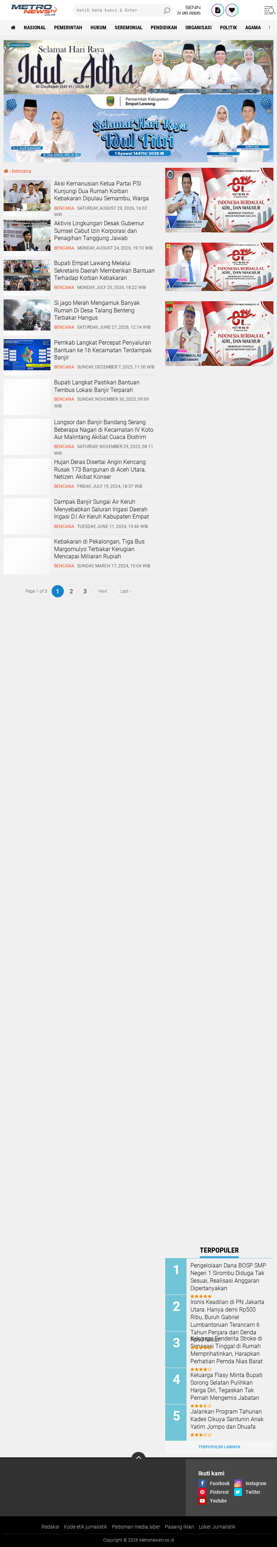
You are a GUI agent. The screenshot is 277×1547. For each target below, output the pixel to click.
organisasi (198, 27)
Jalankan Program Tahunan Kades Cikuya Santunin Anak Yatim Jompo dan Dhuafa (227, 1419)
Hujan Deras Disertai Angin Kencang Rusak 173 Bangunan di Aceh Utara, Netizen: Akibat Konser (100, 470)
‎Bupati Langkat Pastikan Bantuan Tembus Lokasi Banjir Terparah (97, 386)
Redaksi (50, 1527)
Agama (253, 27)
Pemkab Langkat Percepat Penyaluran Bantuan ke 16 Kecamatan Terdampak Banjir (103, 350)
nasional (35, 27)
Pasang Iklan (179, 1527)
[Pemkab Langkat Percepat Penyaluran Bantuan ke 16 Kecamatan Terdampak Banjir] (27, 368)
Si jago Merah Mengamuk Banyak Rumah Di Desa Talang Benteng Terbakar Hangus (97, 310)
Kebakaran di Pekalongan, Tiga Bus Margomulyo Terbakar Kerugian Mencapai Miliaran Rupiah (99, 549)
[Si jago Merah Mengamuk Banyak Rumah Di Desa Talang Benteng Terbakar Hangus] (27, 329)
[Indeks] (218, 10)
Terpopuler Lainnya (219, 1447)
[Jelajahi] (268, 10)
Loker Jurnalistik (217, 1527)
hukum (98, 27)
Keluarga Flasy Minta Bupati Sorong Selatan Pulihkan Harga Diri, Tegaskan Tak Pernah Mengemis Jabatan (226, 1386)
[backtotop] (138, 1459)
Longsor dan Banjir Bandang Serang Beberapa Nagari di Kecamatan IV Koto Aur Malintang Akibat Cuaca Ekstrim (103, 430)
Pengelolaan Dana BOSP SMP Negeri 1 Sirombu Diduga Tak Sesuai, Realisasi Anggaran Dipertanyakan (228, 1276)
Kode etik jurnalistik (85, 1527)
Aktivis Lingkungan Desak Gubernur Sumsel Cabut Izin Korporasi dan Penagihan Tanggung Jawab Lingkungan (99, 234)
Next (102, 591)
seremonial (128, 27)
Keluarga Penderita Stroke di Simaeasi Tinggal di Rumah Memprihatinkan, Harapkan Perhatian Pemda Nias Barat (226, 1349)
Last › (125, 591)
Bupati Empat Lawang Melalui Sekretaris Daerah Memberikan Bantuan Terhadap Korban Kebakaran (104, 271)
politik (228, 27)
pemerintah (68, 27)
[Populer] (232, 10)
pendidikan (164, 27)
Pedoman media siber (136, 1527)
